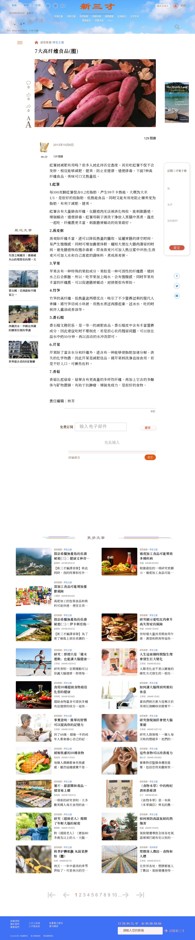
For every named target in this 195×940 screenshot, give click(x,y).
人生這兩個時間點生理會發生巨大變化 (156, 656)
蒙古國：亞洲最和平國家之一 (22, 292)
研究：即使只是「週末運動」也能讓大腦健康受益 (70, 656)
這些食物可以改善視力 (156, 752)
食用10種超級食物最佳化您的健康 (70, 689)
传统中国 (96, 16)
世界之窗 (71, 16)
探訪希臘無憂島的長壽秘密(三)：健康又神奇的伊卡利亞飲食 (72, 556)
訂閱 (38, 5)
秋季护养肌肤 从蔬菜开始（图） (71, 853)
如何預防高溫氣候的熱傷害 (156, 820)
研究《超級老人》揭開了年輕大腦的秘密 (70, 820)
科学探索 (84, 16)
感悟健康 (109, 16)
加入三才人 (163, 6)
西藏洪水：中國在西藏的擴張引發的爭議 (22, 328)
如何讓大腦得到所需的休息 (156, 689)
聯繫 (26, 5)
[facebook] (177, 276)
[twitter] (177, 286)
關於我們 (15, 924)
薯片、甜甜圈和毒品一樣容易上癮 (70, 788)
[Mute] (40, 20)
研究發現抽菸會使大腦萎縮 (156, 722)
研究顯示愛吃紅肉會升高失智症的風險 (156, 621)
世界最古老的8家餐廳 (22, 361)
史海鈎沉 (122, 16)
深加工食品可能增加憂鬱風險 (70, 588)
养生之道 (58, 43)
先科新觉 (154, 847)
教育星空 (86, 20)
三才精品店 (34, 926)
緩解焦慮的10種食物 (69, 752)
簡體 (183, 6)
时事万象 (58, 16)
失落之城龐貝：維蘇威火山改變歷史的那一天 (22, 257)
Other (110, 20)
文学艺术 (134, 16)
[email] (177, 295)
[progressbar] (48, 20)
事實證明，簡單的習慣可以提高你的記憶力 (70, 722)
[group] (30, 26)
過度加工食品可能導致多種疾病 (156, 556)
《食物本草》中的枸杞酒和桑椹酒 (156, 788)
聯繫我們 (15, 927)
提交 (148, 428)
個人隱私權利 (35, 936)
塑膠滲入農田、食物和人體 (156, 853)
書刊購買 (53, 926)
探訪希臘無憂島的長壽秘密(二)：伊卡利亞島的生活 (72, 621)
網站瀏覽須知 (48, 936)
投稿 (14, 5)
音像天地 (99, 20)
